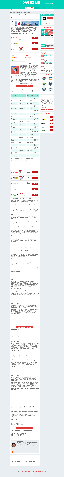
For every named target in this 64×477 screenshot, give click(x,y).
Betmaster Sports (21, 48)
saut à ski (36, 238)
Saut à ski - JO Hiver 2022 (30, 461)
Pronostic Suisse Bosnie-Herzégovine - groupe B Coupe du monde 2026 (48, 64)
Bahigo (20, 170)
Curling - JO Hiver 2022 (16, 461)
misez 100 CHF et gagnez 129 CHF (47, 48)
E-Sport (44, 91)
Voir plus (52, 92)
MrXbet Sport (21, 193)
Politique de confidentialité (33, 471)
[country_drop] (32, 473)
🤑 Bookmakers (14, 57)
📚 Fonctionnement (29, 55)
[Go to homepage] (11, 10)
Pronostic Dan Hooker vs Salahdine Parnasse (47, 57)
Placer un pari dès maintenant (25, 85)
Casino (36, 7)
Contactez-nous (39, 471)
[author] (11, 18)
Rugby (50, 86)
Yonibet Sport (21, 176)
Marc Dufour (20, 441)
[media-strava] (12, 452)
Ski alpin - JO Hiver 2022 (16, 458)
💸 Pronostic (14, 60)
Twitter (42, 471)
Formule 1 (50, 91)
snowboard (19, 251)
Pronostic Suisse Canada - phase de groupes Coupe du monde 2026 (48, 60)
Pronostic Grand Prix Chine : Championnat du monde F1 (48, 71)
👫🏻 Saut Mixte (28, 59)
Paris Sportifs (29, 7)
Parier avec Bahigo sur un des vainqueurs (24, 327)
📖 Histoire (14, 55)
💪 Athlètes (14, 59)
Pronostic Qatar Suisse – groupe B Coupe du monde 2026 (48, 68)
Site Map (45, 471)
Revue (50, 19)
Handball (44, 86)
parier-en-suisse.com (24, 471)
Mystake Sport (21, 188)
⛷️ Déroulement (29, 57)
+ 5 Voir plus (25, 463)
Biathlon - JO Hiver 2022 (30, 458)
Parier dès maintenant (24, 428)
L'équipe (29, 471)
